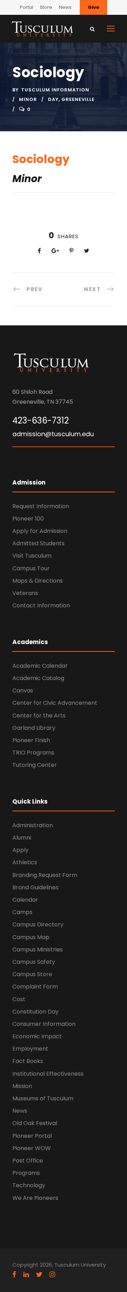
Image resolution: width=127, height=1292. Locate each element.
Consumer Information (43, 1024)
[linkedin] (26, 1274)
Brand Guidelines (35, 887)
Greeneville (78, 99)
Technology (28, 1185)
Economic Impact (37, 1036)
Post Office (27, 1160)
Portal (26, 7)
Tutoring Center (34, 765)
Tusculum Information (55, 89)
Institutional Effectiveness (48, 1074)
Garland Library (33, 728)
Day (53, 99)
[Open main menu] (110, 28)
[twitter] (39, 1274)
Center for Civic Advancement (54, 703)
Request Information (40, 506)
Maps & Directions (37, 581)
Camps (22, 912)
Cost (18, 999)
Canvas (22, 690)
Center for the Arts (39, 715)
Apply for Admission (39, 531)
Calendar (25, 900)
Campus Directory (38, 924)
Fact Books (27, 1061)
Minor (28, 99)
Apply (20, 850)
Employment (30, 1049)
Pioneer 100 (28, 519)
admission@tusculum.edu (53, 433)
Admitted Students (38, 543)
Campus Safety (33, 962)
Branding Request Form (44, 875)
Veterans (25, 593)
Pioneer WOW (31, 1148)
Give (93, 7)
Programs (26, 1173)
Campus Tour (31, 568)
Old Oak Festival (34, 1123)
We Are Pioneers (35, 1198)
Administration (32, 825)
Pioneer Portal (32, 1136)
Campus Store (32, 974)
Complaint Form (35, 986)
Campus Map (30, 937)
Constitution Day (35, 1012)
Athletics (24, 862)
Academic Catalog (38, 678)
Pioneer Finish (31, 740)
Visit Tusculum (32, 556)
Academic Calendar (40, 666)
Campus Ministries (37, 949)
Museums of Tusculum (42, 1098)
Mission (22, 1086)
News (65, 7)
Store (46, 7)
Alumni (21, 838)
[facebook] (14, 1274)
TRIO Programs (33, 753)
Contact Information (41, 605)
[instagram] (52, 1274)
